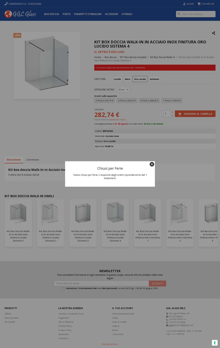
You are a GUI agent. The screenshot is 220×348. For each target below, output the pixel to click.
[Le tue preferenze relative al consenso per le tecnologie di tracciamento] (215, 343)
